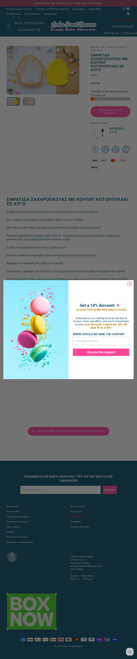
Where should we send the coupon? (98, 334)
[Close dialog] (129, 283)
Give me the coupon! (101, 352)
